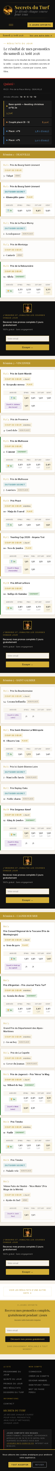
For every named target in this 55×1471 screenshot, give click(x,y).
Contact (9, 1403)
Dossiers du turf (14, 1392)
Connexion (35, 1371)
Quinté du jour (13, 1379)
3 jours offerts (40, 25)
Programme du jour (12, 1373)
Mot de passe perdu (37, 1390)
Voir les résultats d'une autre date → (27, 1291)
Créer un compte (39, 1376)
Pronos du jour (13, 1383)
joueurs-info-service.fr (20, 1443)
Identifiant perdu (39, 1385)
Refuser (39, 1465)
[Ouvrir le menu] (11, 25)
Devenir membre (38, 1380)
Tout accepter (19, 1465)
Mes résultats (12, 1388)
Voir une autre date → (41, 35)
